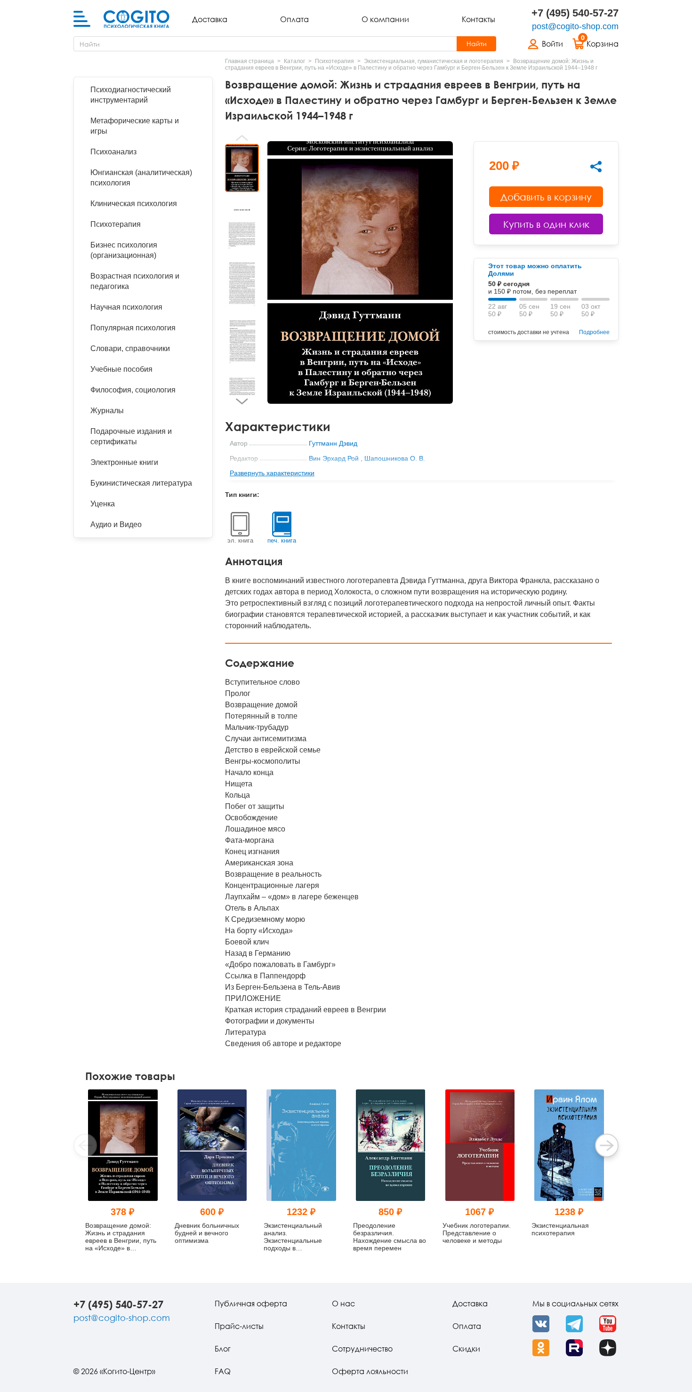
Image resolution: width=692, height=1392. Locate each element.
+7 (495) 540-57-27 (575, 13)
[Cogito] (136, 19)
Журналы (107, 411)
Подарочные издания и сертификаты (131, 436)
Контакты (478, 19)
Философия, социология (133, 390)
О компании (385, 19)
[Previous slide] (242, 138)
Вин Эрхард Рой (334, 458)
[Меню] (81, 19)
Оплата (294, 19)
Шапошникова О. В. (394, 458)
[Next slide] (242, 401)
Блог (223, 1348)
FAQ (223, 1371)
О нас (343, 1303)
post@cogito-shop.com (575, 26)
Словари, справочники (130, 348)
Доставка (209, 19)
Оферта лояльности (370, 1371)
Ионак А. (322, 473)
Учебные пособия (121, 369)
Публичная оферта (251, 1303)
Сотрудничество (362, 1348)
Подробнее (594, 332)
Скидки (466, 1348)
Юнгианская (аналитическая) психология (141, 177)
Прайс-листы (239, 1326)
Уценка (102, 504)
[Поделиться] (596, 166)
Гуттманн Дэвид (333, 443)
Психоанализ (113, 152)
